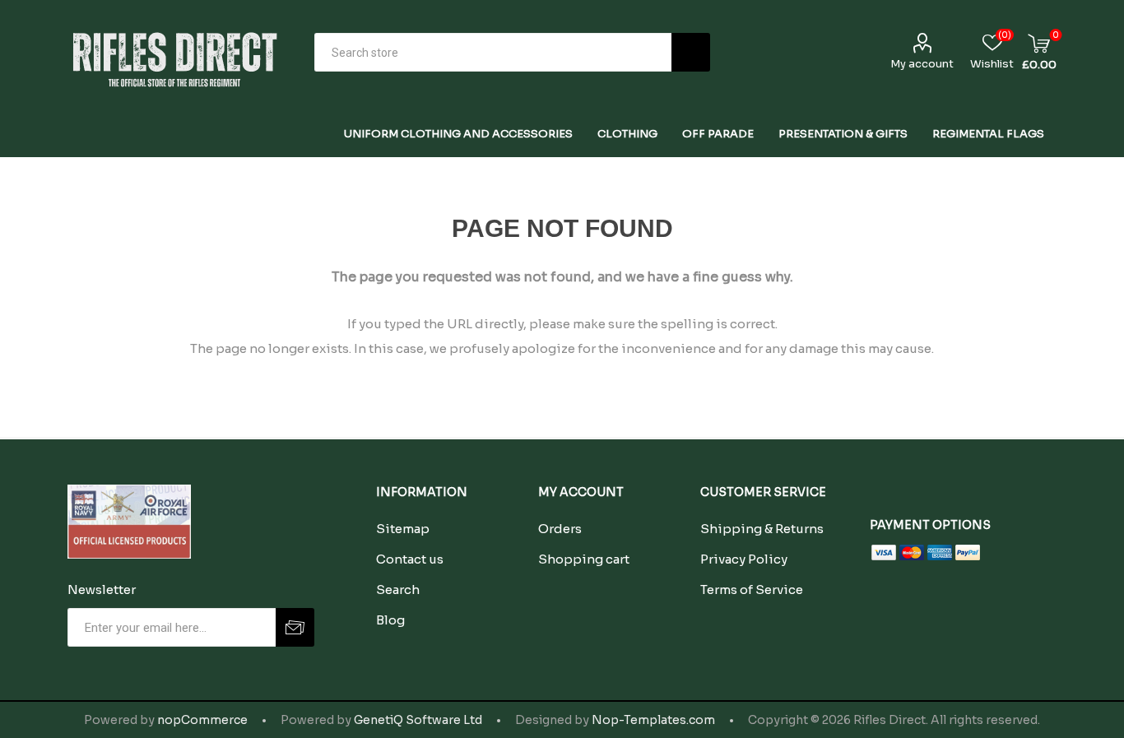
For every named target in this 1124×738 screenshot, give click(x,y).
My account (922, 64)
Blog (390, 620)
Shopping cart (583, 559)
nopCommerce (202, 719)
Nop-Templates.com (653, 719)
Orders (560, 528)
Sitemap (403, 528)
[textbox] (492, 52)
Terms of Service (751, 589)
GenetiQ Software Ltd (418, 719)
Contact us (410, 559)
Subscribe (295, 627)
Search (690, 52)
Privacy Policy (743, 559)
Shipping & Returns (762, 528)
